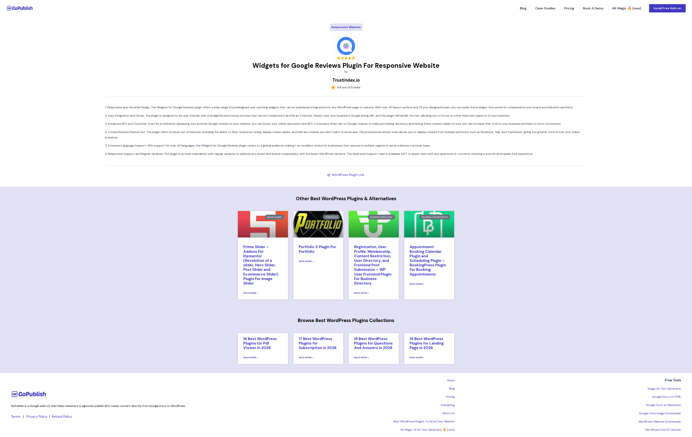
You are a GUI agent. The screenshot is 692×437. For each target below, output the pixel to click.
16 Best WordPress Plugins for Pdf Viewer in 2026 (260, 343)
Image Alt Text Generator (664, 389)
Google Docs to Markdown (663, 405)
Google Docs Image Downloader (660, 413)
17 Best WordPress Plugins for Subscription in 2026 (317, 343)
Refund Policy (62, 416)
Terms (15, 416)
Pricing (569, 8)
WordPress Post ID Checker (663, 430)
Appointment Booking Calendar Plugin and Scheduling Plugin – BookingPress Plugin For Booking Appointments (428, 260)
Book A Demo (593, 8)
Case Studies (545, 8)
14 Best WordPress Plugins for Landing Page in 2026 (427, 343)
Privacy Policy (36, 416)
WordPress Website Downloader (659, 421)
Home (451, 380)
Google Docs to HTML (666, 397)
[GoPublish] (19, 8)
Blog (523, 8)
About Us (448, 413)
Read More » (250, 293)
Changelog (448, 405)
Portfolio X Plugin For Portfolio (317, 249)
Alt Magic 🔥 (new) (626, 8)
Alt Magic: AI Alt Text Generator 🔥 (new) (427, 430)
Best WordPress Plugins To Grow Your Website (424, 421)
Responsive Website (346, 27)
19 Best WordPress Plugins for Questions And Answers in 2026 (373, 343)
